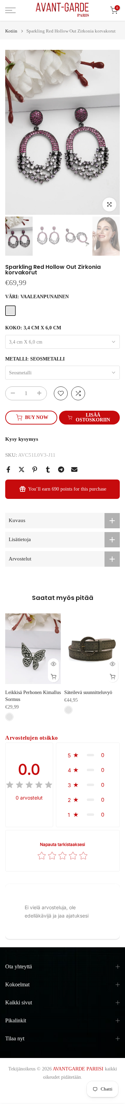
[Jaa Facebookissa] (8, 469)
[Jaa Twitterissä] (21, 469)
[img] (29, 786)
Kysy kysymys (21, 439)
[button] (88, 755)
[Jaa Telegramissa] (61, 469)
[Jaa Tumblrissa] (48, 469)
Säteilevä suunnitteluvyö (88, 692)
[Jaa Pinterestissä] (35, 469)
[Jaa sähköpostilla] (74, 469)
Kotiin (11, 31)
